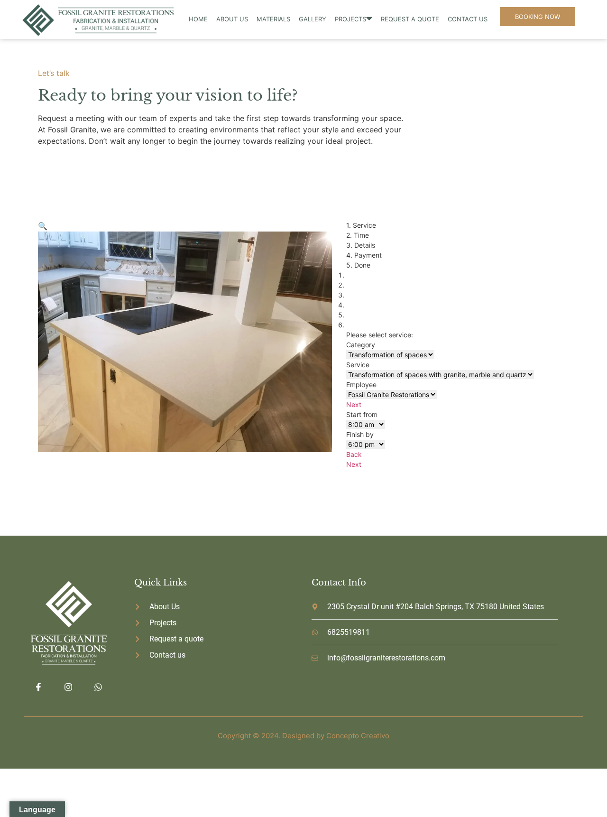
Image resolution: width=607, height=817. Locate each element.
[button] (42, 226)
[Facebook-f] (38, 687)
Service (357, 365)
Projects (350, 19)
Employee (361, 385)
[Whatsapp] (98, 687)
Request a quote (410, 19)
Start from (361, 414)
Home (198, 19)
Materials (273, 19)
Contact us (467, 19)
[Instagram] (68, 687)
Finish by (360, 434)
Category (360, 345)
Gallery (312, 19)
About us (232, 19)
